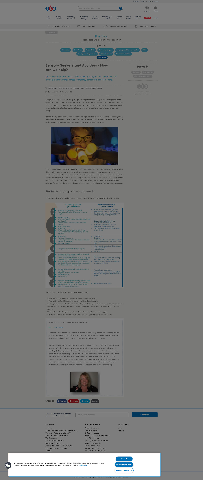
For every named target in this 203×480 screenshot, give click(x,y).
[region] (84, 465)
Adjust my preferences (124, 470)
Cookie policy (83, 465)
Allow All (124, 459)
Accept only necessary (124, 465)
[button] (8, 465)
